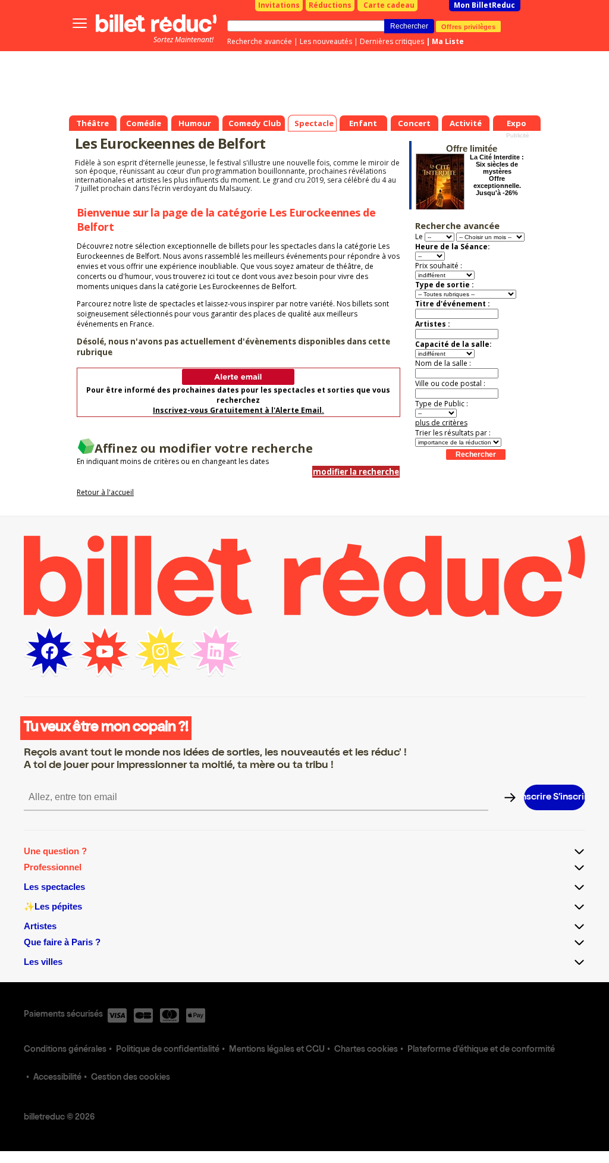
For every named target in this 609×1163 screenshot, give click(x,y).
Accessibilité (57, 1078)
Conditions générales (65, 1050)
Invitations (279, 5)
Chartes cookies (366, 1050)
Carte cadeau (389, 5)
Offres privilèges (468, 26)
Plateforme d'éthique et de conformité (481, 1050)
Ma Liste (448, 41)
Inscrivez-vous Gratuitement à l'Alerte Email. (238, 410)
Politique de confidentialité (167, 1050)
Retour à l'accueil (105, 492)
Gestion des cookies (130, 1078)
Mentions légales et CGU (277, 1050)
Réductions (330, 5)
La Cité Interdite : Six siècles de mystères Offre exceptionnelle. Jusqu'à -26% (497, 174)
